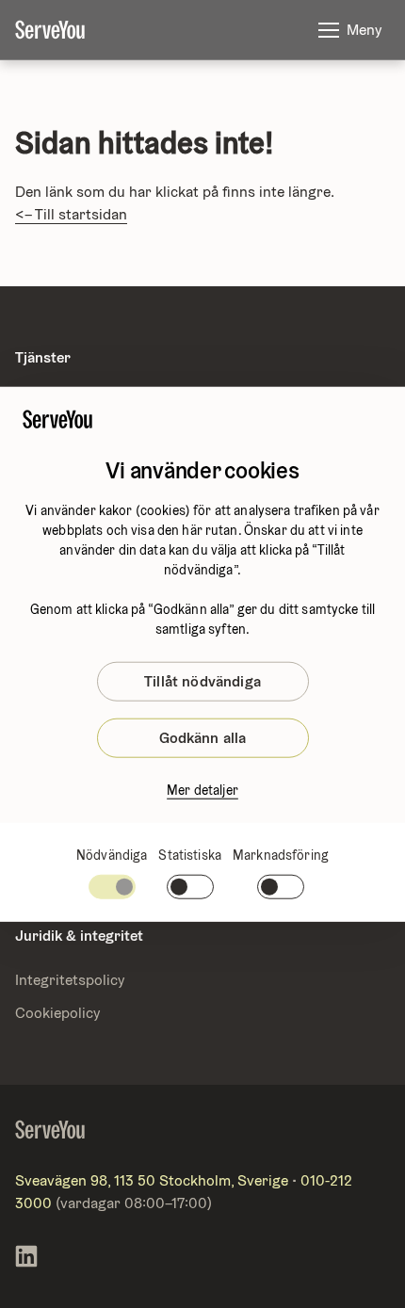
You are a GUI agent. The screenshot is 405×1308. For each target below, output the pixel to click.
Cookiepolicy (57, 1013)
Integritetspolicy (69, 980)
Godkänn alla (203, 738)
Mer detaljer (202, 790)
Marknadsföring (281, 855)
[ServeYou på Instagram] (26, 1259)
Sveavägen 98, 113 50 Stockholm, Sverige (151, 1180)
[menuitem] (65, 30)
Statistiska (189, 855)
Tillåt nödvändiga (202, 681)
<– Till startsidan (71, 214)
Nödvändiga (111, 855)
